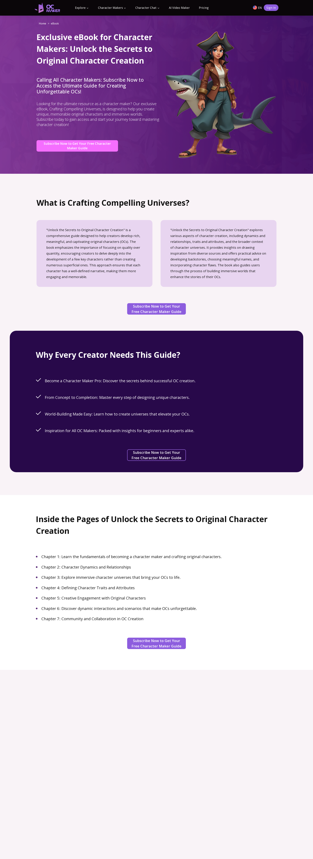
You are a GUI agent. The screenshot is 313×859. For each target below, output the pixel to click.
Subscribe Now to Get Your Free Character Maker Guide (77, 145)
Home (42, 23)
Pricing (204, 8)
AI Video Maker (179, 8)
